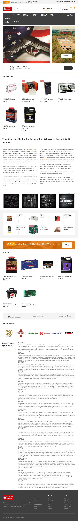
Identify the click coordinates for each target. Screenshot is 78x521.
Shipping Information (68, 498)
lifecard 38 (5, 168)
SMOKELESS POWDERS (43, 15)
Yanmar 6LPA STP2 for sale (46, 168)
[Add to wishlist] (19, 98)
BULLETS (16, 21)
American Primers (7, 502)
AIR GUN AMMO (52, 15)
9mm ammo (46, 159)
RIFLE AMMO (16, 14)
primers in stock (32, 149)
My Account (36, 498)
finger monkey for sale (19, 178)
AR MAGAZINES (8, 22)
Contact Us (50, 500)
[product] (11, 88)
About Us (50, 498)
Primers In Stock (68, 506)
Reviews (66, 508)
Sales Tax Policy (68, 500)
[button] (24, 128)
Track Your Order (37, 500)
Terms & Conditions (68, 502)
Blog (49, 504)
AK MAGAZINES (70, 15)
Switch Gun (49, 161)
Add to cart (17, 82)
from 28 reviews (6, 350)
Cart (34, 502)
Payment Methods (38, 504)
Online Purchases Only (55, 244)
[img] (46, 343)
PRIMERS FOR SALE (25, 15)
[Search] (36, 9)
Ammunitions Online (7, 98)
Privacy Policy (67, 504)
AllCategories (7, 17)
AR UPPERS (61, 14)
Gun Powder (6, 125)
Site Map (50, 508)
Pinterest (70, 517)
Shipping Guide (37, 506)
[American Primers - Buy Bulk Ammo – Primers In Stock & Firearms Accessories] (7, 9)
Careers (50, 502)
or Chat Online (46, 10)
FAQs (49, 506)
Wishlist (35, 508)
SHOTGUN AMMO (34, 15)
